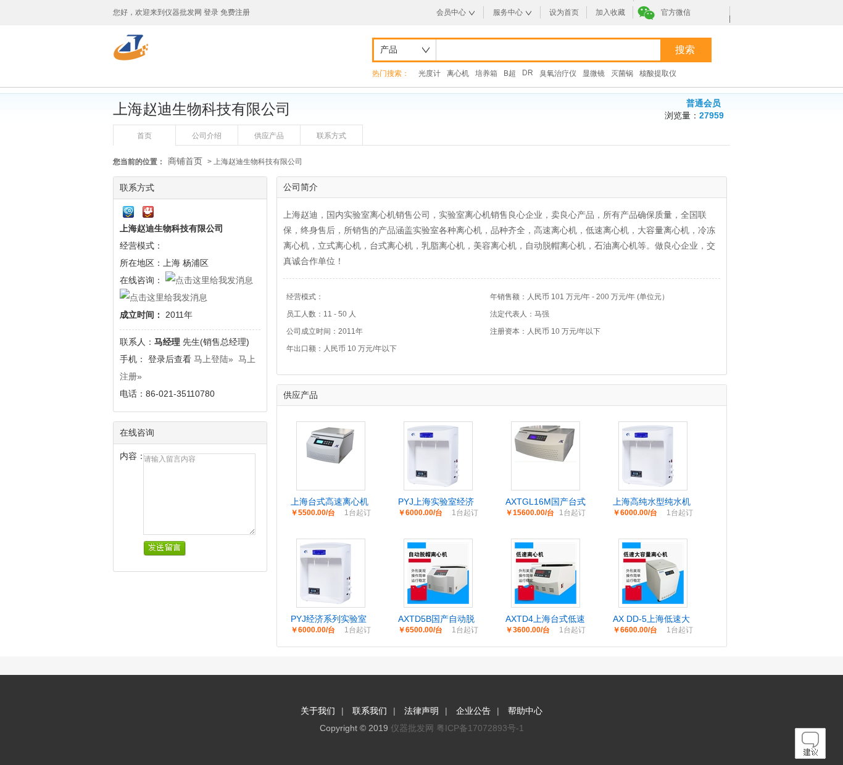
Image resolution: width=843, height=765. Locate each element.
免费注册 (235, 12)
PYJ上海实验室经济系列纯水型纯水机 (436, 502)
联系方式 (331, 135)
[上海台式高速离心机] (331, 462)
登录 (211, 12)
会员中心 (451, 12)
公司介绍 (207, 135)
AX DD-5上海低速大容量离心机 (651, 619)
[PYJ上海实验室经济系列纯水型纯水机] (433, 484)
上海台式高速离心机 (329, 502)
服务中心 (508, 12)
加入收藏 (610, 12)
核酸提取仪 (657, 73)
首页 (144, 135)
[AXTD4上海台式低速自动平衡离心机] (545, 601)
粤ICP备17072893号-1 (480, 728)
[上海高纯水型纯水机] (648, 484)
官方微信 (676, 12)
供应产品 (269, 135)
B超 (510, 73)
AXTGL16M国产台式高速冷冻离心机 (545, 502)
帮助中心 (525, 711)
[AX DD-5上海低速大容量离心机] (653, 601)
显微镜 (594, 73)
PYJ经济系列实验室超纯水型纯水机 (329, 619)
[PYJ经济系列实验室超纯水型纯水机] (326, 601)
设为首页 (564, 12)
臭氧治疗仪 (557, 73)
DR (527, 72)
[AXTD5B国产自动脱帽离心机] (438, 601)
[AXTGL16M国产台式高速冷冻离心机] (545, 459)
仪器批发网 (412, 728)
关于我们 (318, 711)
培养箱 (486, 73)
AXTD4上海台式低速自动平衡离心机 (545, 619)
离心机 (458, 73)
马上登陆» (213, 359)
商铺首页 (185, 161)
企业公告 (473, 711)
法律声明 (421, 711)
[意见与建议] (810, 756)
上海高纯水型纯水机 (652, 502)
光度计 (429, 73)
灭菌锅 (622, 73)
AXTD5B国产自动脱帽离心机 (436, 619)
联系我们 (369, 711)
